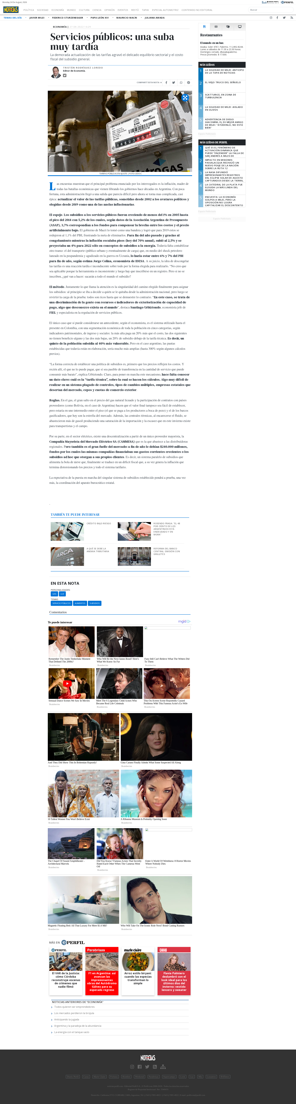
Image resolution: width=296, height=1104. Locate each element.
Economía (57, 9)
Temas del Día (13, 17)
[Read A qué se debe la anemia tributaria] (67, 549)
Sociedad (42, 9)
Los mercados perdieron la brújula (74, 1013)
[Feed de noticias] (292, 18)
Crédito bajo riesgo (99, 523)
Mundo (71, 9)
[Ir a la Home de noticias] (148, 1057)
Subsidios (95, 603)
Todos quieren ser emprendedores (74, 1007)
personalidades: (60, 590)
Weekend (139, 1076)
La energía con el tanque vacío (71, 1032)
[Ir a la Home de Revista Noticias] (10, 9)
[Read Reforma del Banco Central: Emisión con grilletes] (135, 549)
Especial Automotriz (165, 9)
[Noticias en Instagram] (271, 18)
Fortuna (114, 1076)
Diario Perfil (73, 1076)
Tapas (145, 9)
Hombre (126, 1076)
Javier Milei (37, 17)
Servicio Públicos (61, 603)
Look (182, 1076)
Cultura (84, 9)
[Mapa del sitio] (163, 1067)
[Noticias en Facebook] (277, 18)
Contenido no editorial (197, 9)
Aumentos (80, 603)
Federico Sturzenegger (68, 17)
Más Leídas (207, 65)
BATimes (225, 1076)
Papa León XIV (100, 17)
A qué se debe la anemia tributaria (98, 550)
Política (28, 9)
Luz (62, 593)
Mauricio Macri (127, 17)
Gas (54, 593)
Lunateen (211, 1076)
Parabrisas (153, 1076)
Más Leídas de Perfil (213, 142)
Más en (54, 942)
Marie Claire (99, 1076)
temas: (54, 599)
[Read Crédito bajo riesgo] (67, 524)
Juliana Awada (154, 17)
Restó (135, 9)
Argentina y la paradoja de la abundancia (77, 1025)
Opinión (109, 9)
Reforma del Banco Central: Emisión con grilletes (167, 551)
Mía (200, 1076)
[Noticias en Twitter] (284, 18)
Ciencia (96, 9)
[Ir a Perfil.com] (287, 2)
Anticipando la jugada (66, 1019)
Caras (86, 1076)
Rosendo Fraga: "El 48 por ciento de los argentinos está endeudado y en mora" (167, 529)
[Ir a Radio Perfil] (270, 2)
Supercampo (169, 1076)
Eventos (123, 9)
